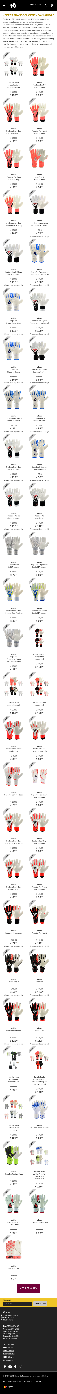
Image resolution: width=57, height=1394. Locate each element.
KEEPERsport (8, 1347)
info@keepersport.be (11, 1315)
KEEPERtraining (9, 1357)
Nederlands (35, 5)
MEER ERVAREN (28, 1288)
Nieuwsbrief (7, 1300)
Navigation (4, 5)
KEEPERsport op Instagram (20, 1366)
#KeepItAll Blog (9, 1354)
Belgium (9, 1387)
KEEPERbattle (8, 1351)
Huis (19, 5)
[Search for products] (46, 5)
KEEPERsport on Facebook (5, 1366)
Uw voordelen (8, 1360)
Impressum (28, 1381)
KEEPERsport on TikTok (15, 1366)
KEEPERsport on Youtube (10, 1366)
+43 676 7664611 (9, 1317)
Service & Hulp (8, 1344)
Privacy (38, 1381)
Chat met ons (8, 1320)
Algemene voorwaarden (12, 1381)
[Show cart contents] (52, 5)
